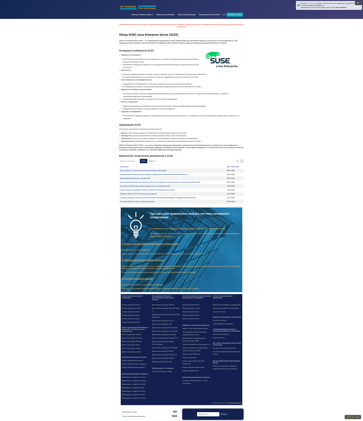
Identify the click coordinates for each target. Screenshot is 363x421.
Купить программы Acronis (131, 334)
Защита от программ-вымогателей (195, 328)
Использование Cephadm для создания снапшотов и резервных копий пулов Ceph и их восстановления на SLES (160, 182)
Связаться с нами (234, 15)
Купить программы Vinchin (131, 352)
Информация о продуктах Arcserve (134, 381)
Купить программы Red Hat (131, 341)
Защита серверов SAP (190, 371)
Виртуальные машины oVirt (162, 324)
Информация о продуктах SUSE (133, 388)
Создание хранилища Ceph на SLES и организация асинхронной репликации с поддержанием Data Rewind (158, 198)
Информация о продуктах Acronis (134, 377)
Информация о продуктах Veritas (133, 394)
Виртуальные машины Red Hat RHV (164, 328)
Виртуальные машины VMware (163, 305)
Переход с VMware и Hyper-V (142, 15)
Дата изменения (233, 167)
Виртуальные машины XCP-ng (163, 321)
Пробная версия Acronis (191, 305)
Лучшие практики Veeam (131, 312)
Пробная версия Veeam (190, 312)
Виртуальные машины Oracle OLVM (164, 331)
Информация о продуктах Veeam (133, 391)
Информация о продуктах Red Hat (134, 384)
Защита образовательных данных (134, 364)
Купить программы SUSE (131, 345)
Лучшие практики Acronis (131, 305)
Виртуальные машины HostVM (163, 358)
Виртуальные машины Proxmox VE (164, 355)
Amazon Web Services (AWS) (162, 371)
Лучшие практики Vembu (131, 315)
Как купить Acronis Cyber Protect (224, 348)
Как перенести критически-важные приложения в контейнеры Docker (145, 186)
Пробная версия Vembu (190, 315)
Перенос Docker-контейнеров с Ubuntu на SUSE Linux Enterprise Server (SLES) (147, 190)
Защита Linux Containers (191, 354)
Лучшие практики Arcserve (131, 308)
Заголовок (124, 167)
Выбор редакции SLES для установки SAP (135, 178)
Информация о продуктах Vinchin (133, 398)
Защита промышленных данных (133, 367)
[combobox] (208, 414)
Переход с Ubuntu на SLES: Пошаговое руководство (138, 194)
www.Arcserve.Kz (219, 338)
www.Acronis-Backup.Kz (221, 334)
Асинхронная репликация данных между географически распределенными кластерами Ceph (153, 174)
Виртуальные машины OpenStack (164, 334)
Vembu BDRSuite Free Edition (223, 324)
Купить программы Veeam (131, 348)
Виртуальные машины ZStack (162, 351)
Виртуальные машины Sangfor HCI (164, 338)
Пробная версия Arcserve (191, 308)
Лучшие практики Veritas (131, 319)
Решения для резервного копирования (227, 305)
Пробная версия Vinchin (190, 319)
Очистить (152, 161)
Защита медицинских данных (132, 360)
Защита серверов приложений (193, 367)
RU (358, 3)
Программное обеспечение (209, 15)
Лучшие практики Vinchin (131, 322)
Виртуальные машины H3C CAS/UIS (165, 348)
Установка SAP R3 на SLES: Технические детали (137, 201)
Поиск (143, 161)
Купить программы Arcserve (132, 338)
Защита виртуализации (187, 15)
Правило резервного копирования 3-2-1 (196, 344)
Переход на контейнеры (165, 15)
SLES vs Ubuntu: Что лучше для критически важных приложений (143, 170)
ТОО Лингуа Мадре (234, 403)
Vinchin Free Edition (219, 320)
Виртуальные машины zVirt (162, 362)
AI (224, 15)
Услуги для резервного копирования (226, 308)
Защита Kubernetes (189, 358)
